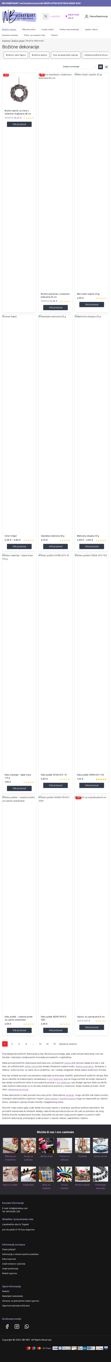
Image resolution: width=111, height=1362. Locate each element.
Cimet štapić (11, 536)
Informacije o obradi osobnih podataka (20, 1254)
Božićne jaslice (39, 55)
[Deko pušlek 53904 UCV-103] (92, 662)
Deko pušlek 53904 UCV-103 (90, 775)
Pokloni (54, 35)
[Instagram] (17, 1326)
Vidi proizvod (19, 124)
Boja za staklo (10, 1185)
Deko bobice (51, 1098)
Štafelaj (82, 1156)
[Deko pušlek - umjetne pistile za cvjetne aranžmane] (19, 904)
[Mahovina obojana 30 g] (92, 423)
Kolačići (5, 1291)
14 (47, 1044)
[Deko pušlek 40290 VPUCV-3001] (56, 904)
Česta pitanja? (9, 1249)
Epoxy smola (100, 1156)
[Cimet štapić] (19, 423)
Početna (6, 41)
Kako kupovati (9, 1259)
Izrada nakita (47, 29)
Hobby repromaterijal (69, 29)
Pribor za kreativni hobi (34, 35)
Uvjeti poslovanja (10, 1268)
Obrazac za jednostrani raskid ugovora (20, 1301)
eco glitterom (63, 1082)
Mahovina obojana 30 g (88, 536)
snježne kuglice (67, 1098)
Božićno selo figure (16, 55)
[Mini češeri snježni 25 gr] (92, 181)
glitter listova (31, 1066)
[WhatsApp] (27, 1326)
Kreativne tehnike (10, 35)
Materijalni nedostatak (12, 1296)
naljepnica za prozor (18, 1089)
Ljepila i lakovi (91, 29)
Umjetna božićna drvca (96, 55)
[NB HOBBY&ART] (19, 16)
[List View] (106, 66)
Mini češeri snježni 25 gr (88, 294)
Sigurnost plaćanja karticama (16, 1305)
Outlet (56, 16)
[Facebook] (7, 1326)
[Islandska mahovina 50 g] (56, 423)
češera (67, 1063)
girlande (70, 1095)
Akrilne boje (46, 1156)
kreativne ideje (73, 16)
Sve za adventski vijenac (65, 55)
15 (54, 1044)
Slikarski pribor (29, 29)
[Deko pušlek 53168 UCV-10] (56, 662)
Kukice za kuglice (85, 1066)
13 (40, 1044)
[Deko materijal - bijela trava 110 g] (19, 662)
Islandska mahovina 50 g (52, 536)
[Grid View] (100, 66)
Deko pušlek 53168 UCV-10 (54, 775)
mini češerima (55, 1079)
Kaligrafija (28, 1185)
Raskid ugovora (9, 1273)
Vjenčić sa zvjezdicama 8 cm (91, 1016)
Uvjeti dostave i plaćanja (13, 1263)
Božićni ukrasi (9, 29)
